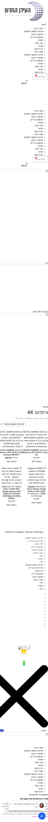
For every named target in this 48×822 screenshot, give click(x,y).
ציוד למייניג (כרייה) (35, 541)
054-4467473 (24, 639)
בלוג (41, 562)
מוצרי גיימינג (38, 553)
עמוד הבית (38, 28)
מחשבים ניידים (37, 37)
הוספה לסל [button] (36, 461)
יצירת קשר (38, 49)
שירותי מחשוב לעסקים (33, 31)
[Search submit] (2, 730)
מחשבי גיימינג (37, 34)
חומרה (40, 40)
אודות (40, 46)
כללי (41, 556)
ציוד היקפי (39, 43)
